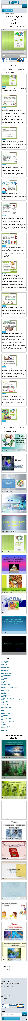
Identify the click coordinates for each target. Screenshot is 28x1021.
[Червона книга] (14, 850)
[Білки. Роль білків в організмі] (14, 544)
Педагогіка (5, 701)
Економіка (5, 682)
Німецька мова (6, 695)
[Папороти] (14, 790)
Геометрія (5, 678)
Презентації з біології (10, 13)
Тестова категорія (7, 716)
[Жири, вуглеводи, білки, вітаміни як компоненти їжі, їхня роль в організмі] (14, 564)
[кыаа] (14, 769)
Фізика (4, 724)
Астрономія (6, 669)
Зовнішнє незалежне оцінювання (11, 687)
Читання (5, 730)
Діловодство (6, 679)
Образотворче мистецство (9, 698)
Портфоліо (5, 704)
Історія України (6, 662)
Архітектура (6, 667)
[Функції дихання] (14, 911)
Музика (4, 693)
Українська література (8, 721)
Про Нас (5, 994)
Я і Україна (5, 732)
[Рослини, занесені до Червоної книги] (14, 890)
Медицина (5, 692)
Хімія (4, 729)
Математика (6, 690)
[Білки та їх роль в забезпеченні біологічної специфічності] (14, 442)
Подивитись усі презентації (6, 967)
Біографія (5, 670)
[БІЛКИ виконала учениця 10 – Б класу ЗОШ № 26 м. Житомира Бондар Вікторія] (9, 80)
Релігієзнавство (6, 712)
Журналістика (6, 684)
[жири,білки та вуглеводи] (14, 624)
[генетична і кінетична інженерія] (14, 830)
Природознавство (7, 707)
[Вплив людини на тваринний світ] (14, 810)
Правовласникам (7, 995)
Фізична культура (7, 726)
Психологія (5, 709)
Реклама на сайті (7, 997)
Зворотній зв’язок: (11, 983)
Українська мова (7, 722)
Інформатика (6, 661)
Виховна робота (7, 673)
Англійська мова (7, 666)
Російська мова (6, 713)
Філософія (5, 727)
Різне (4, 710)
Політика (5, 702)
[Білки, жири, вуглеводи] (14, 483)
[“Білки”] (14, 645)
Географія (5, 676)
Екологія (5, 681)
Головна (3, 13)
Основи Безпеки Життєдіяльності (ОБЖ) (13, 699)
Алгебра (5, 664)
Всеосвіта (5, 998)
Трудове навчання (7, 718)
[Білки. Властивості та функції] (14, 523)
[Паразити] (14, 870)
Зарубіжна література (8, 685)
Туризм (4, 719)
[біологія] (14, 931)
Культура (5, 689)
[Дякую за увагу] (9, 414)
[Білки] (14, 463)
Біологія (5, 672)
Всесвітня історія (7, 675)
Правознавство (6, 706)
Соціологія (5, 715)
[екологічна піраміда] (14, 951)
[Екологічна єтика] (14, 749)
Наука (4, 696)
